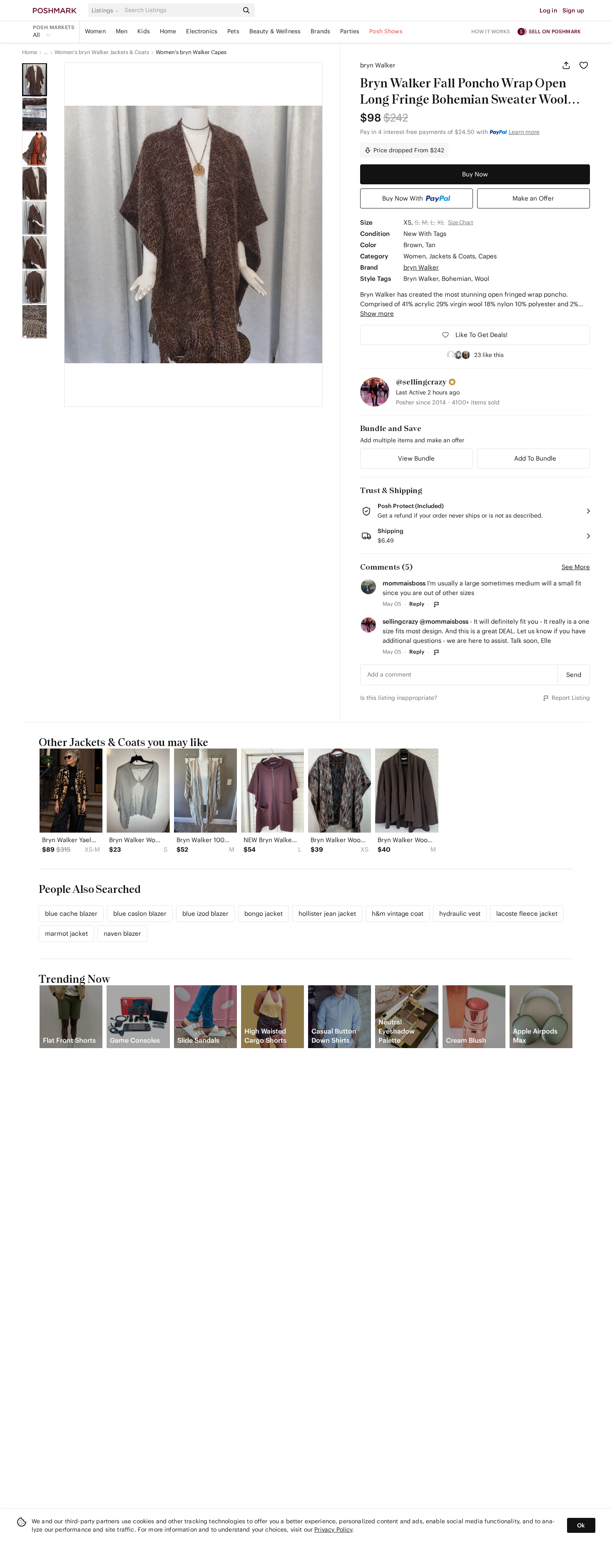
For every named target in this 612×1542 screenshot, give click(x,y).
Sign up (573, 10)
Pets (233, 31)
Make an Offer (533, 198)
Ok (581, 1525)
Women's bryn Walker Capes (191, 52)
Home (168, 31)
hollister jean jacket (327, 913)
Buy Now (475, 174)
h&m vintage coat (397, 913)
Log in (548, 10)
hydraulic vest (459, 913)
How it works (490, 31)
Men (121, 31)
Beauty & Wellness (275, 31)
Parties (349, 31)
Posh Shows (386, 31)
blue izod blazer (205, 913)
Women (95, 31)
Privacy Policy (333, 1529)
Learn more (524, 132)
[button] (107, 10)
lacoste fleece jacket (526, 913)
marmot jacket (66, 933)
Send (573, 675)
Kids (143, 31)
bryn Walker (378, 65)
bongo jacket (263, 913)
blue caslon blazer (140, 913)
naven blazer (122, 933)
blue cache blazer (71, 913)
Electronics (201, 31)
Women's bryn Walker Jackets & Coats (102, 52)
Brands (320, 31)
